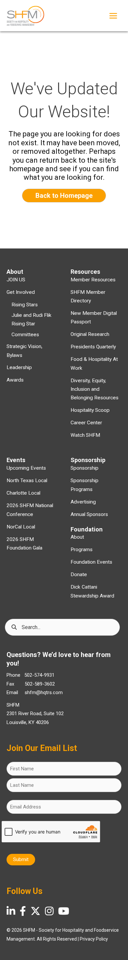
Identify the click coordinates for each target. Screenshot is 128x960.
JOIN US (16, 280)
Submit (21, 859)
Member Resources (93, 280)
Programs (82, 549)
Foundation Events (91, 562)
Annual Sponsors (89, 514)
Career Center (86, 423)
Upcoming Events (26, 468)
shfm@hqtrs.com (44, 692)
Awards (15, 380)
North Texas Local (27, 480)
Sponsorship (84, 468)
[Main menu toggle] (113, 16)
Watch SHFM (85, 435)
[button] (64, 195)
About (77, 537)
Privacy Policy (94, 939)
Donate (79, 574)
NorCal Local (21, 527)
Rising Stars (24, 305)
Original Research (90, 334)
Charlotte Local (23, 493)
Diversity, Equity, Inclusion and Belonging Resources (94, 389)
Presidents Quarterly (93, 347)
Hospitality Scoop (90, 410)
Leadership (19, 367)
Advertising (83, 502)
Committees (25, 335)
